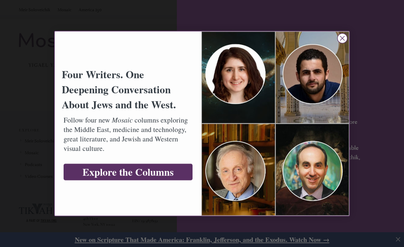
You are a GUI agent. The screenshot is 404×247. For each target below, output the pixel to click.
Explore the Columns (128, 172)
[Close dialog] (342, 38)
